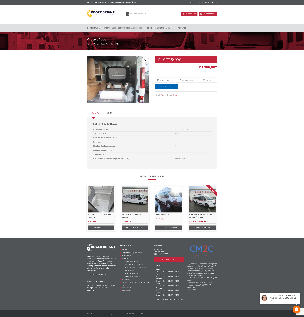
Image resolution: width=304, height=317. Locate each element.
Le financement (129, 270)
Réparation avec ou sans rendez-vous (137, 267)
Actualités (182, 28)
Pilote (175, 95)
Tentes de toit (149, 28)
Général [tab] (95, 113)
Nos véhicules (123, 28)
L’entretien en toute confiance (133, 264)
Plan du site (91, 314)
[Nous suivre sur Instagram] (216, 2)
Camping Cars (99, 44)
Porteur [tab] (110, 113)
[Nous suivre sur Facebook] (213, 2)
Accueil (89, 44)
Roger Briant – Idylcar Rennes (103, 28)
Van (107, 44)
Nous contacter (209, 14)
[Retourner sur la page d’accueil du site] (88, 28)
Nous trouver (190, 14)
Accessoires (136, 28)
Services (169, 28)
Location (160, 28)
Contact (207, 2)
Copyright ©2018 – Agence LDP (132, 314)
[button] (145, 60)
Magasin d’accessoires (132, 276)
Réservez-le (167, 86)
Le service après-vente (131, 273)
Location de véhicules (131, 261)
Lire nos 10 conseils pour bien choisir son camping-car (134, 283)
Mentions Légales (108, 314)
